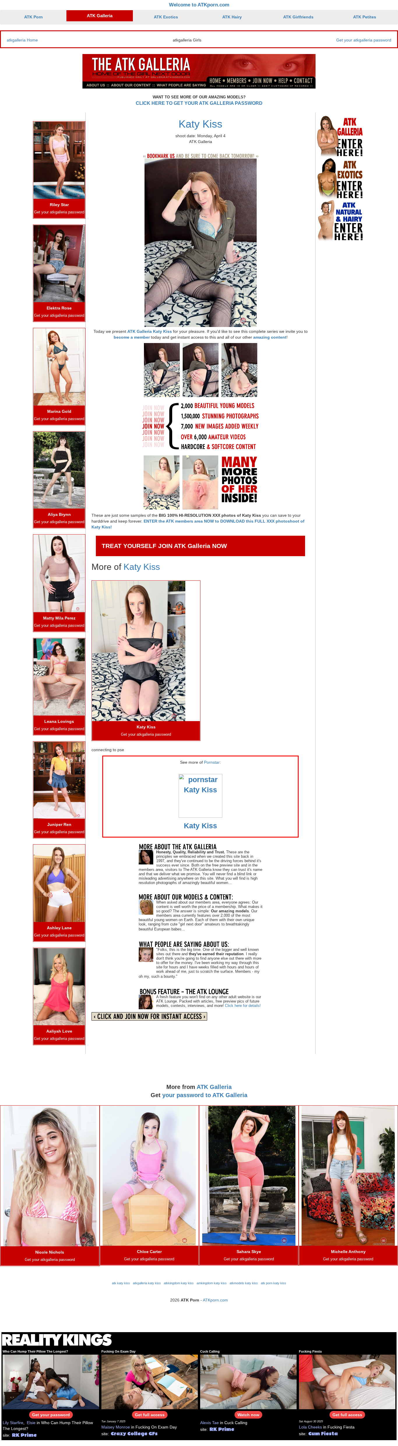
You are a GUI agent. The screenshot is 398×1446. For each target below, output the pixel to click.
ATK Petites (364, 17)
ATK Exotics (166, 17)
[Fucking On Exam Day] (149, 1381)
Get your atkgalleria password (363, 40)
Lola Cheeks (310, 1427)
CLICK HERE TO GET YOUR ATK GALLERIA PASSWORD (199, 103)
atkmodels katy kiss (244, 1283)
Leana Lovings (59, 721)
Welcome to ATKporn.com (199, 5)
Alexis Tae (209, 1422)
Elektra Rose (59, 308)
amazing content (269, 337)
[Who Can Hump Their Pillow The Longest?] (51, 1381)
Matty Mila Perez (59, 618)
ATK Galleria (99, 15)
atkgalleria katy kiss (147, 1283)
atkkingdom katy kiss (179, 1283)
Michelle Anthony (348, 1251)
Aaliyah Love (59, 1031)
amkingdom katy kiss (212, 1283)
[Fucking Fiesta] (347, 1381)
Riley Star (59, 204)
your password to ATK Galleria (204, 1095)
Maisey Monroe (115, 1427)
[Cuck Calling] (248, 1381)
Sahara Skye (249, 1251)
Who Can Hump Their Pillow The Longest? (35, 1351)
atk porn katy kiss (273, 1283)
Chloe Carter (149, 1251)
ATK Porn (33, 17)
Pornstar (212, 762)
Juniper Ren (59, 824)
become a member (132, 337)
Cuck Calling (210, 1351)
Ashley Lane (59, 927)
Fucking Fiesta (310, 1351)
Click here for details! (243, 1005)
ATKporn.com (215, 1300)
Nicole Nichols (49, 1252)
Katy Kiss (200, 124)
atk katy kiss (121, 1283)
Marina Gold (59, 411)
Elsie (31, 1422)
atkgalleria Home (22, 40)
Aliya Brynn (59, 514)
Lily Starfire (13, 1422)
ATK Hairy (232, 17)
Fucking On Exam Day (118, 1351)
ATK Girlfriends (298, 17)
